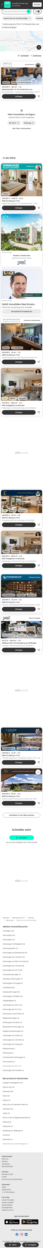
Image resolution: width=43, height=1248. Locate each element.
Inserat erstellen (8, 1202)
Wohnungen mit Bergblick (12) (14, 944)
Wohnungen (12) (9, 940)
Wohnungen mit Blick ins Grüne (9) (15, 961)
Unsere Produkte (8, 1200)
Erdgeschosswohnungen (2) (13, 1031)
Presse (4, 1177)
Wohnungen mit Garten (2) (12, 1035)
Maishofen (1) (7, 1139)
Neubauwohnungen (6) (11, 992)
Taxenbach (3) (8, 1109)
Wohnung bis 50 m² (18, 918)
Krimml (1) (6, 1135)
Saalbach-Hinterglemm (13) (13, 1083)
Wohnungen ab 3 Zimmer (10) (14, 957)
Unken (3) (6, 1113)
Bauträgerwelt (7, 1207)
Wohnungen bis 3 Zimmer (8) (13, 966)
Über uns (5, 1159)
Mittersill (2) (7, 1122)
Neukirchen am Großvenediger (16, 18)
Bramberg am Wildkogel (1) (13, 1131)
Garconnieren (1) (9, 1062)
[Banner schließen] (2, 4)
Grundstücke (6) (9, 987)
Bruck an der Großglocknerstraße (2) (16, 1118)
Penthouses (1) (8, 1053)
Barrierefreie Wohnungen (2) (13, 1027)
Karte (14, 1245)
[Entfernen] (30, 18)
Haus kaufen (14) (9, 935)
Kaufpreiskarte (7, 1205)
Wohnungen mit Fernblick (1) (13, 1070)
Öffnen (37, 5)
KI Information (9, 1192)
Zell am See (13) (8, 1087)
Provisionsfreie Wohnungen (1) (14, 1057)
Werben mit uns (7, 1210)
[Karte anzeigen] (21, 41)
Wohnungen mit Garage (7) (13, 983)
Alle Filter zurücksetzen (21, 128)
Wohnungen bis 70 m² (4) (12, 1009)
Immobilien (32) (8, 931)
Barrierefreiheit (7, 1166)
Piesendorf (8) (8, 1091)
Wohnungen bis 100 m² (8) (12, 970)
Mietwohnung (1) (9, 1048)
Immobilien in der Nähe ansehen (21, 815)
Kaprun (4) (6, 1100)
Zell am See (9, 920)
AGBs (4, 1187)
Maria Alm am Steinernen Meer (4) (15, 1104)
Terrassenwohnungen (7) (12, 974)
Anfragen (18, 96)
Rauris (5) (6, 1096)
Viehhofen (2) (8, 1126)
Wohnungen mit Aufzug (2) (13, 1044)
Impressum (6, 1164)
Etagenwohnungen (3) (11, 1018)
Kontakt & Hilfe (7, 1174)
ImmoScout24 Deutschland (12, 1179)
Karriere (5, 1161)
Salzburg (31, 918)
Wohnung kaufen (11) (10, 948)
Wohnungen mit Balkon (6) (12, 996)
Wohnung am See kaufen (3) (13, 1014)
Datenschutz (6, 1190)
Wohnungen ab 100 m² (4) (12, 1005)
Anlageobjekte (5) (9, 1001)
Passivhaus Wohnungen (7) (12, 979)
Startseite (6, 918)
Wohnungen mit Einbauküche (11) (15, 953)
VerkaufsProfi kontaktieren (21, 311)
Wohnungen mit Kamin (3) (12, 1022)
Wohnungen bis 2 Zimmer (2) (13, 1040)
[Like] (39, 96)
